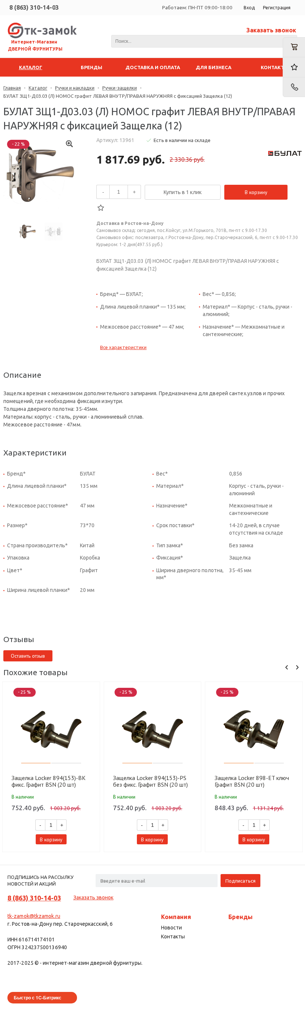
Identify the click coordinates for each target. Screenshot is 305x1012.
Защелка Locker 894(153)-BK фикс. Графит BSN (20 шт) (49, 781)
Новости (171, 928)
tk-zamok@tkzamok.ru (33, 916)
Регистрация (276, 7)
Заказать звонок (271, 30)
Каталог (38, 87)
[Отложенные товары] (294, 67)
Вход (249, 7)
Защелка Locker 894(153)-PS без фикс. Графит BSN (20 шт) (150, 781)
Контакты (173, 937)
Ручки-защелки (119, 87)
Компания (176, 916)
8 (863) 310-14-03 (34, 7)
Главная (12, 87)
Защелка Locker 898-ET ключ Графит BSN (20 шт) (252, 781)
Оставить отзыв (28, 655)
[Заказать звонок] (294, 87)
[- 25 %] (51, 729)
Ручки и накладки (74, 87)
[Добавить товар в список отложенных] (100, 207)
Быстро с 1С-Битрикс (37, 997)
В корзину (256, 192)
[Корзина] (294, 47)
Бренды (240, 916)
